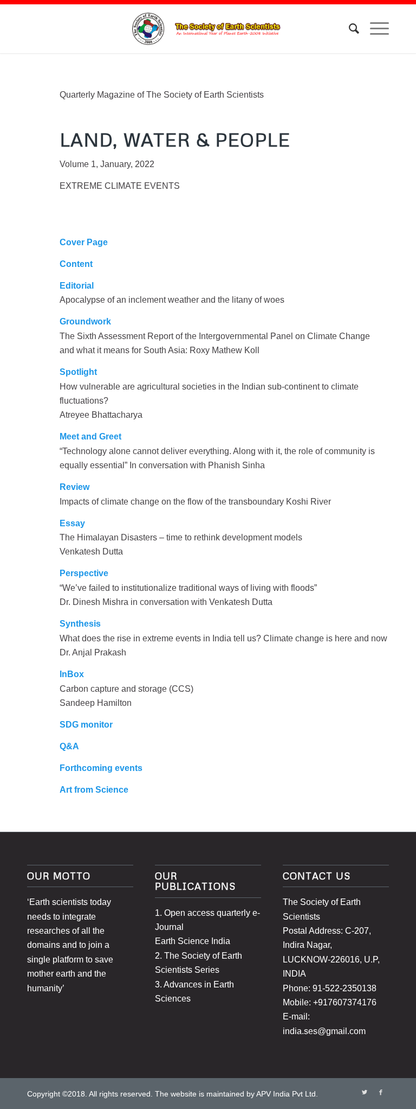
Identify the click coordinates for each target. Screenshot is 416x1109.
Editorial (77, 285)
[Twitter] (364, 1092)
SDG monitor (86, 724)
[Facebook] (381, 1092)
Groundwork (85, 321)
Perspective (84, 573)
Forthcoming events (101, 768)
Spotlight (78, 372)
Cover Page (84, 242)
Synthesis (80, 623)
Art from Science (94, 789)
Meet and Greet (90, 436)
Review (74, 487)
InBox (72, 674)
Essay (72, 523)
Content (76, 264)
